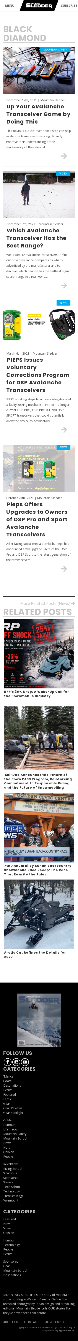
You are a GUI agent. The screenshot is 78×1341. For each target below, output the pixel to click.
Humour (9, 1125)
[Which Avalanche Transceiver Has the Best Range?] (64, 285)
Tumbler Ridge (13, 1196)
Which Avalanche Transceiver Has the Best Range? (36, 238)
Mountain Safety (14, 1134)
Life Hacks (10, 1129)
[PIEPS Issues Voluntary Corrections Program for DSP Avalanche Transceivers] (64, 430)
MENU (9, 5)
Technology (11, 1191)
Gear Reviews (12, 1108)
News (7, 1143)
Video (7, 1228)
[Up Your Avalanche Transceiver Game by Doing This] (64, 156)
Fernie (7, 1099)
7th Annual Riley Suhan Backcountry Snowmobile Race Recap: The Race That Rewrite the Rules (38, 870)
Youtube (25, 1062)
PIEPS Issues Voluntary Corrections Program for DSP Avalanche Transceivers (38, 375)
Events (8, 1090)
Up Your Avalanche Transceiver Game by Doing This (38, 114)
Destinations (12, 1085)
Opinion (8, 1152)
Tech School (12, 1187)
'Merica (8, 1076)
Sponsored (10, 1178)
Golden (8, 1120)
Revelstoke (11, 1164)
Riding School (12, 1169)
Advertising (54, 1322)
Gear (6, 1104)
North (7, 1147)
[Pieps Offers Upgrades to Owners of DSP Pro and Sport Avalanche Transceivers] (64, 569)
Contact (31, 1322)
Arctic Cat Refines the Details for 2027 (35, 954)
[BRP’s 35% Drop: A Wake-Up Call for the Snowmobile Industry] (39, 653)
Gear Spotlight (13, 1113)
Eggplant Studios (66, 1330)
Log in (72, 1327)
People (8, 1156)
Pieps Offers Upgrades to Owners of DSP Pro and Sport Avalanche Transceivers (37, 519)
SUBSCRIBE (69, 5)
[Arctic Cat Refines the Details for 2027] (39, 914)
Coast (7, 1081)
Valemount (10, 1200)
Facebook (7, 1062)
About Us (10, 1322)
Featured (9, 1094)
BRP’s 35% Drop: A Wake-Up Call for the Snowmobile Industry (36, 694)
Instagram (16, 1062)
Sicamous (10, 1173)
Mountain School (15, 1138)
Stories (8, 1182)
